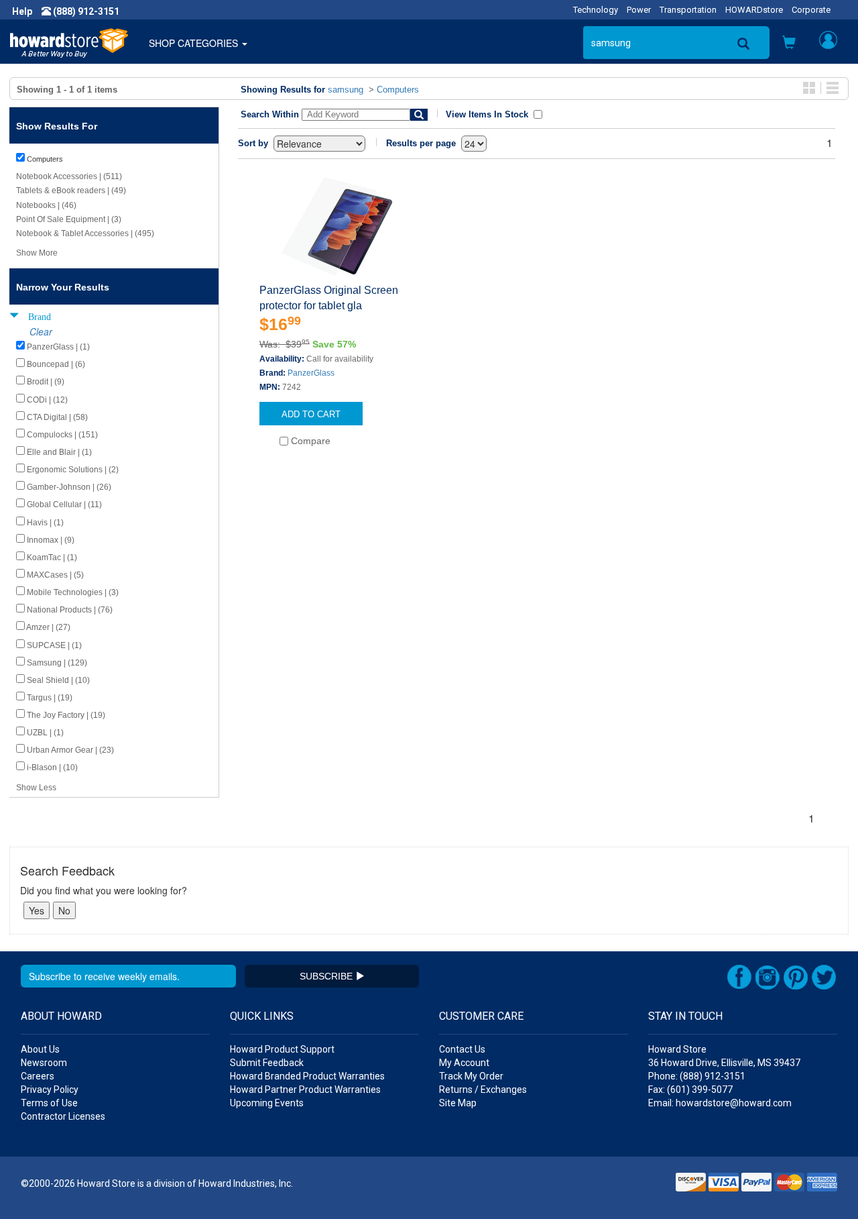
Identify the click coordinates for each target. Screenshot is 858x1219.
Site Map (458, 1103)
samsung (345, 90)
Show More (37, 253)
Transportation (688, 10)
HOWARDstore (754, 10)
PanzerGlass (311, 373)
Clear (40, 331)
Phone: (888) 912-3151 (696, 1076)
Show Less (36, 787)
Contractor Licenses (63, 1116)
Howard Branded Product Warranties (307, 1076)
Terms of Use (49, 1103)
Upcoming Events (267, 1103)
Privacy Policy (49, 1089)
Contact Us (462, 1049)
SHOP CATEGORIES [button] (195, 43)
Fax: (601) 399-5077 (690, 1089)
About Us (40, 1049)
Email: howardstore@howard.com (720, 1103)
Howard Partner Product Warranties (305, 1089)
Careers (37, 1076)
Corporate (811, 10)
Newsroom (44, 1062)
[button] (789, 43)
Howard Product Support (282, 1049)
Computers (398, 90)
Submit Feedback (267, 1062)
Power (639, 10)
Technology (595, 10)
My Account (464, 1062)
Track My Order (471, 1076)
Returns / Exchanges (483, 1089)
